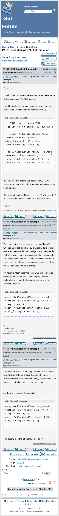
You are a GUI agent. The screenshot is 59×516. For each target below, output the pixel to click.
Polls (4, 60)
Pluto (21, 47)
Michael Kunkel (13, 77)
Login (43, 42)
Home (53, 42)
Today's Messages (17, 57)
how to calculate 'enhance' (29, 466)
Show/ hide (24, 118)
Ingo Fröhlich (12, 233)
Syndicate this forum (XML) (36, 483)
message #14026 (18, 352)
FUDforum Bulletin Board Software (38, 511)
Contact (10, 501)
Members (31, 42)
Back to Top (29, 479)
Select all (14, 118)
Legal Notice (33, 501)
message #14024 (18, 225)
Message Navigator (18, 60)
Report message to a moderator (44, 210)
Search (10, 42)
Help (20, 42)
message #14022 (27, 72)
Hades (13, 47)
